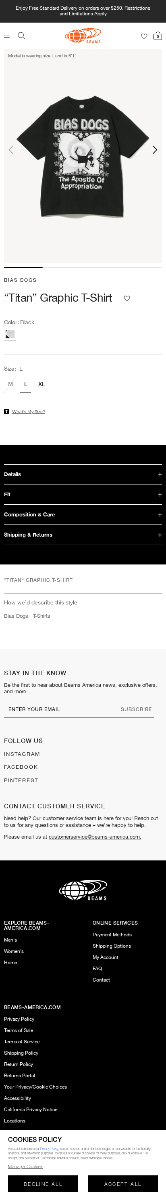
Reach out (146, 818)
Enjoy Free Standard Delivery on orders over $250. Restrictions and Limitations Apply (83, 11)
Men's (10, 940)
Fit (7, 494)
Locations (14, 1121)
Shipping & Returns (28, 535)
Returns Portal (19, 1076)
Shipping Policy (21, 1053)
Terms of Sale (18, 1030)
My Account (105, 957)
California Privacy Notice (30, 1110)
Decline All (43, 1184)
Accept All (123, 1184)
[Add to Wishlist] (127, 299)
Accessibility (17, 1098)
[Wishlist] (144, 36)
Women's (14, 951)
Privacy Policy (19, 1019)
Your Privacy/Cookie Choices (35, 1087)
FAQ (97, 969)
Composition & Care (29, 514)
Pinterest (21, 780)
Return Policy (18, 1064)
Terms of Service (21, 1042)
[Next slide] (142, 149)
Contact (101, 980)
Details (12, 474)
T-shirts (41, 616)
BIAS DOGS (20, 280)
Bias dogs (16, 616)
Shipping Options (112, 946)
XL (41, 383)
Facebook (21, 767)
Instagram (22, 754)
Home (10, 963)
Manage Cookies (25, 1167)
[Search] (21, 35)
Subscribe (136, 709)
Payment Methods (112, 935)
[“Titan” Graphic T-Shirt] (10, 334)
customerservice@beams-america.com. (95, 837)
